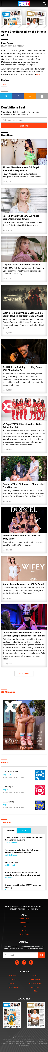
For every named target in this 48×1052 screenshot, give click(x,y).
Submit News (24, 918)
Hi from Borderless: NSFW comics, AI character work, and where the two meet (22, 873)
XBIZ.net (6, 822)
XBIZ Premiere (12, 987)
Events (5, 762)
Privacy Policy (24, 934)
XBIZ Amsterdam (10, 771)
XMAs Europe (9, 802)
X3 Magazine (8, 692)
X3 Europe (8, 786)
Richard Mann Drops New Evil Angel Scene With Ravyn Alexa (21, 168)
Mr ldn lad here (11, 862)
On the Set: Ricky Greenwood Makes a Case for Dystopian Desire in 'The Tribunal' (24, 634)
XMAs (35, 991)
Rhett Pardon (7, 43)
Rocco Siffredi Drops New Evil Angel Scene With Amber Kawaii (21, 217)
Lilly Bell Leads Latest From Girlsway (21, 264)
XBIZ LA (35, 975)
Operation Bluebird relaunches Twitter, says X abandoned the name (24, 838)
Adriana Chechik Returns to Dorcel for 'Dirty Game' (21, 537)
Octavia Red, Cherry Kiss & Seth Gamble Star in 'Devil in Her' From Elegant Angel (23, 314)
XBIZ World (12, 983)
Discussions (10, 830)
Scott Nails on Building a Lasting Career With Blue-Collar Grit (22, 368)
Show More (24, 673)
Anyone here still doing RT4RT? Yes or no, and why (23, 886)
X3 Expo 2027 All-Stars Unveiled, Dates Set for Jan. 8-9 (22, 425)
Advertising (24, 922)
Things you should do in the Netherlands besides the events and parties (22, 851)
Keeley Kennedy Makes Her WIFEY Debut (23, 584)
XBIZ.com (12, 975)
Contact (24, 926)
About (24, 930)
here (38, 74)
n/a (4, 84)
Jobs (24, 830)
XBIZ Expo (35, 987)
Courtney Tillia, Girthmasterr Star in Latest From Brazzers (24, 485)
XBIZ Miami (35, 979)
